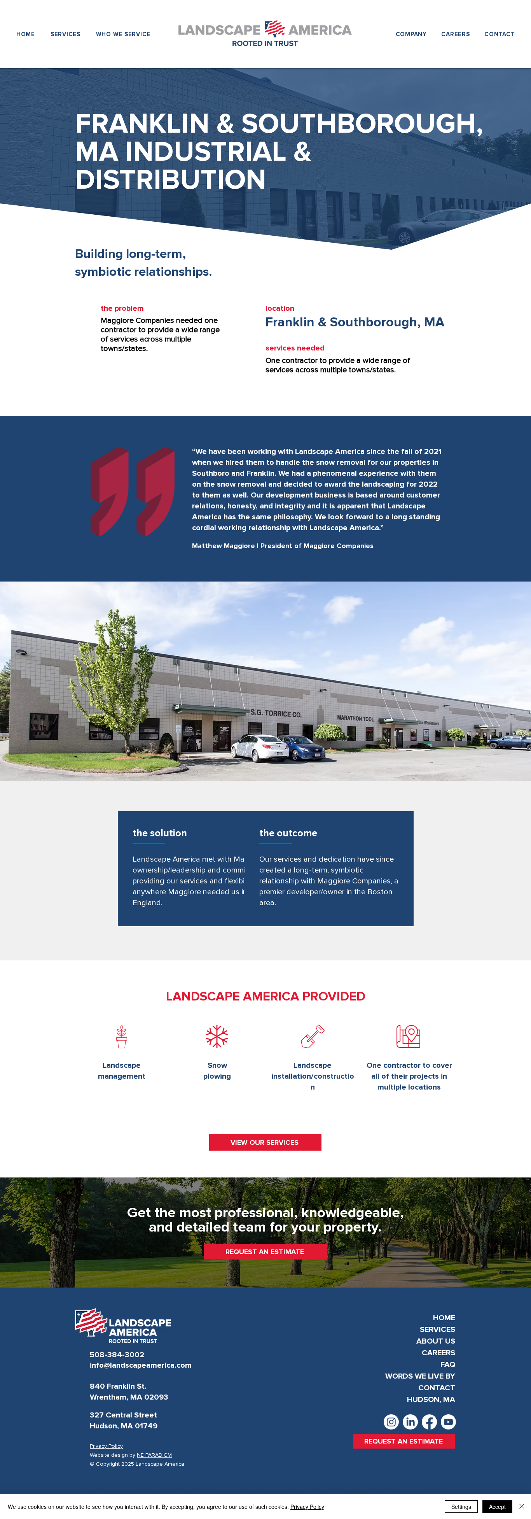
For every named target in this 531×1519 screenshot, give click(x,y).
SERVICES (437, 1329)
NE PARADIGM (154, 1455)
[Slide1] (265, 562)
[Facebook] (429, 1422)
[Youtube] (448, 1422)
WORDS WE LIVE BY (420, 1376)
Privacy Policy (307, 1506)
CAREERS (438, 1353)
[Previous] (23, 499)
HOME (444, 1318)
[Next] (508, 499)
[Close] (521, 1506)
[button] (411, 34)
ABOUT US (435, 1341)
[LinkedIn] (410, 1422)
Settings (461, 1506)
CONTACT (436, 1388)
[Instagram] (391, 1422)
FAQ (447, 1364)
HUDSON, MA (431, 1399)
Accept (497, 1506)
